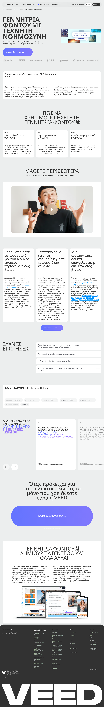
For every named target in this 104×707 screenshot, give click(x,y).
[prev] (6, 467)
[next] (14, 467)
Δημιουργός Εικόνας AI (18, 9)
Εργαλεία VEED (9, 9)
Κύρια (3, 9)
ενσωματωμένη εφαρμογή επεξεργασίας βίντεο (83, 283)
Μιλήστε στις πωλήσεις (77, 4)
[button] (46, 4)
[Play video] (52, 209)
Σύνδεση (88, 4)
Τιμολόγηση (54, 4)
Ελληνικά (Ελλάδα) (7, 629)
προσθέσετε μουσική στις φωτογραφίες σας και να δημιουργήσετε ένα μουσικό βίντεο (85, 298)
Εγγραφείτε (96, 4)
